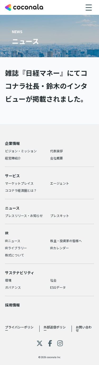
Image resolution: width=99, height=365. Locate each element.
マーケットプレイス (19, 183)
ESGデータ (58, 287)
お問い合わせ (84, 328)
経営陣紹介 (13, 158)
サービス (12, 175)
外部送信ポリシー (55, 328)
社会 (53, 280)
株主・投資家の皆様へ (66, 240)
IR (6, 232)
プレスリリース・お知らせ (24, 215)
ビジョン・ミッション (21, 151)
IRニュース (12, 240)
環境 (8, 280)
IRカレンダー (59, 248)
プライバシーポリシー (19, 328)
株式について (14, 255)
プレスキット (59, 215)
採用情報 (12, 305)
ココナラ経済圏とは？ (21, 190)
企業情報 (12, 143)
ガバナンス (13, 287)
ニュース (12, 208)
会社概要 (56, 158)
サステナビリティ (19, 272)
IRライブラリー (16, 248)
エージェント (59, 183)
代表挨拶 (56, 151)
